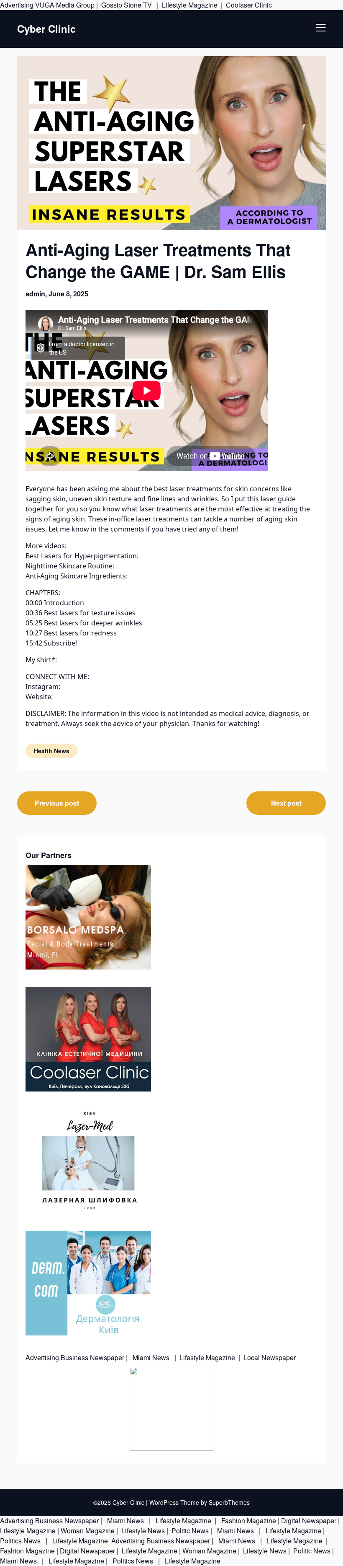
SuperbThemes (229, 1502)
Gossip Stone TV (127, 5)
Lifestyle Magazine (190, 5)
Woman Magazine (88, 1530)
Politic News (189, 1530)
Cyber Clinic (46, 28)
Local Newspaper (269, 1357)
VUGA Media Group (65, 5)
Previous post (57, 803)
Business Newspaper (92, 1357)
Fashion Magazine (249, 1520)
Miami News (151, 1357)
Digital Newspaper (308, 1520)
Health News (51, 751)
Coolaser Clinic (249, 5)
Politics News (21, 1540)
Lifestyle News (142, 1530)
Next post (286, 803)
